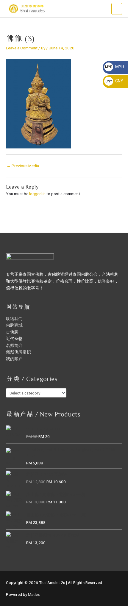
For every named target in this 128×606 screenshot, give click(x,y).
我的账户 (14, 358)
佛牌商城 (14, 325)
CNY (114, 81)
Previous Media (23, 165)
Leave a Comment (22, 48)
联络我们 (14, 318)
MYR (114, 66)
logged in (37, 193)
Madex (34, 594)
